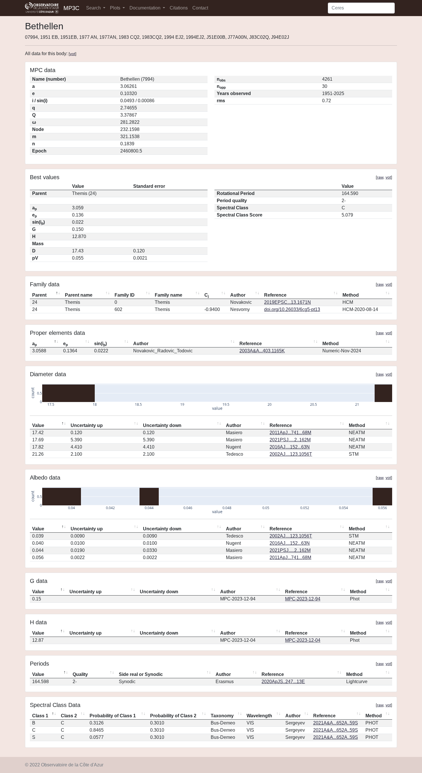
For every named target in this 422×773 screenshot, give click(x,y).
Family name (168, 295)
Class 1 (40, 715)
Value (38, 425)
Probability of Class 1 (113, 715)
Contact (200, 7)
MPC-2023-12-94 (302, 598)
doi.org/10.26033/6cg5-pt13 (292, 309)
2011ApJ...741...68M (290, 432)
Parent (39, 295)
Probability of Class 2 (173, 715)
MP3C (71, 8)
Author (237, 295)
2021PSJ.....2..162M (290, 439)
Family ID (125, 295)
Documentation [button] (145, 7)
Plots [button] (115, 7)
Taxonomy (222, 715)
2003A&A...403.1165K (262, 350)
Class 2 (69, 715)
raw (380, 177)
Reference (275, 295)
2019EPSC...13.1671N (287, 302)
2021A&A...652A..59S (335, 722)
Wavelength (259, 715)
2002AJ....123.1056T (291, 454)
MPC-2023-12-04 (302, 640)
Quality (80, 674)
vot (72, 53)
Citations (179, 7)
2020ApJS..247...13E (283, 681)
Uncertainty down (162, 425)
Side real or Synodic (141, 674)
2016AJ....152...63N (290, 447)
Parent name (78, 295)
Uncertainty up (87, 425)
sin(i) (100, 344)
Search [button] (94, 7)
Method (350, 295)
